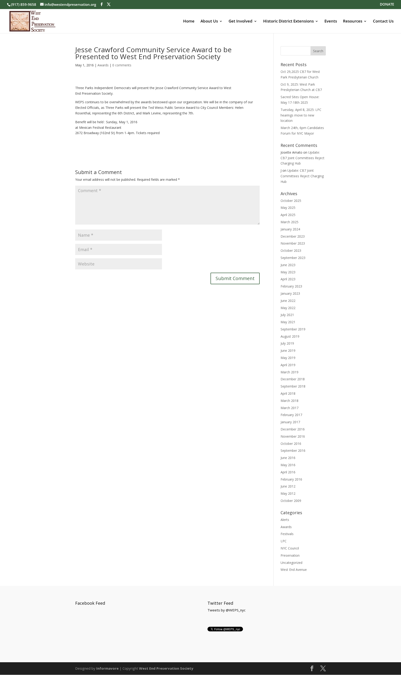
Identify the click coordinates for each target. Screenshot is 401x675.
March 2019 (289, 372)
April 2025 (288, 215)
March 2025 (289, 222)
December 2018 (293, 379)
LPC (284, 541)
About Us (209, 21)
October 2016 (291, 443)
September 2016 (293, 450)
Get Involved (240, 21)
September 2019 (293, 329)
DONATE (387, 4)
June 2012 (288, 486)
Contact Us (383, 21)
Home (188, 21)
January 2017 (290, 422)
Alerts (285, 519)
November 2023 (293, 243)
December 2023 (293, 236)
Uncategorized (291, 562)
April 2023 (288, 279)
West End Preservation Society (166, 668)
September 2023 (293, 257)
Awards (103, 65)
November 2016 (293, 436)
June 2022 (288, 300)
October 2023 (291, 250)
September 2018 (293, 386)
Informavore (107, 668)
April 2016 (288, 472)
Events (330, 21)
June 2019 (288, 350)
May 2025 (288, 207)
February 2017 (291, 415)
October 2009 (291, 500)
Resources (352, 21)
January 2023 (290, 293)
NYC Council (290, 548)
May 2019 (288, 357)
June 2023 (288, 265)
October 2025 (291, 200)
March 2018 (289, 400)
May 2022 (288, 308)
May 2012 (288, 493)
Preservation (290, 555)
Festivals (287, 534)
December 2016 (293, 429)
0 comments (121, 65)
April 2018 (288, 393)
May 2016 (288, 465)
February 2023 (291, 286)
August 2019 (290, 336)
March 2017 (289, 408)
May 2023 (288, 272)
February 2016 (291, 479)
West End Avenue (294, 569)
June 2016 (288, 457)
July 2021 (287, 315)
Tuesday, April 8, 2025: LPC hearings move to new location (301, 115)
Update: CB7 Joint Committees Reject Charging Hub (302, 158)
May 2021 (288, 322)
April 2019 (288, 365)
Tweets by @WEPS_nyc (226, 610)
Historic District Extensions (288, 21)
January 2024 (290, 229)
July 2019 (287, 343)
